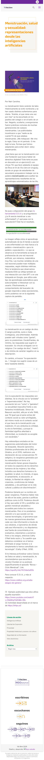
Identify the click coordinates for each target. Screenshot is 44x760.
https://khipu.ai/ (14, 605)
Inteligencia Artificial (14, 90)
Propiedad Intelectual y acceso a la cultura (21, 631)
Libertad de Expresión (14, 624)
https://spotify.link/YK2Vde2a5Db (19, 570)
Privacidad (10, 628)
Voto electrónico (12, 639)
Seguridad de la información (17, 635)
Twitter (28, 2)
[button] (33, 7)
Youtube (32, 2)
